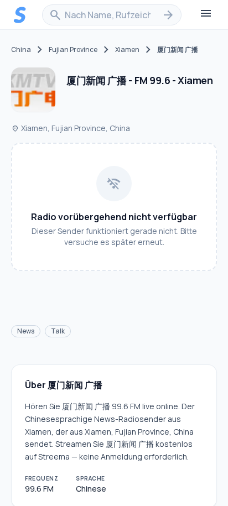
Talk (58, 331)
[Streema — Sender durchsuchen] (20, 15)
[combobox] (112, 14)
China (21, 49)
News (25, 331)
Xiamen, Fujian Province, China (70, 128)
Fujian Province (73, 49)
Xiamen (127, 49)
